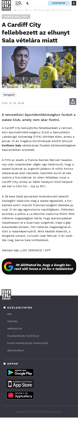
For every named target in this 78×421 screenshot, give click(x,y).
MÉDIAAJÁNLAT (15, 350)
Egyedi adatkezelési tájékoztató (27, 343)
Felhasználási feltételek (23, 336)
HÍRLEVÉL (12, 321)
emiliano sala (63, 10)
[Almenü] (18, 3)
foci (30, 10)
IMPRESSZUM (14, 328)
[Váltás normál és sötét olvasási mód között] (28, 3)
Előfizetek (59, 3)
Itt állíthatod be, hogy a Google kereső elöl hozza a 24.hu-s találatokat (43, 267)
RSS (9, 314)
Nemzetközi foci (16, 16)
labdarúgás (43, 10)
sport (20, 10)
